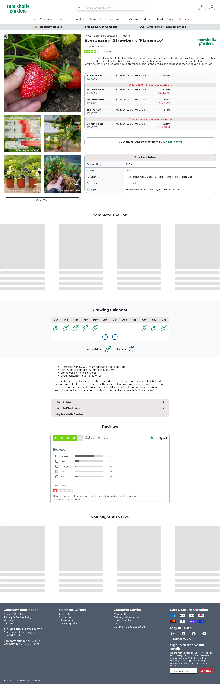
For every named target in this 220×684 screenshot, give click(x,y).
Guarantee (65, 617)
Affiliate (8, 623)
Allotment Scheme (70, 620)
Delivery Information (126, 617)
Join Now (206, 670)
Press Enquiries (68, 623)
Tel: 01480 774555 (181, 639)
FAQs (117, 623)
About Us (64, 614)
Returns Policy (122, 620)
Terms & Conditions (15, 614)
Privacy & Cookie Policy (18, 617)
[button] (212, 7)
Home (87, 35)
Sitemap (9, 620)
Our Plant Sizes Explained (129, 626)
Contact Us (120, 614)
